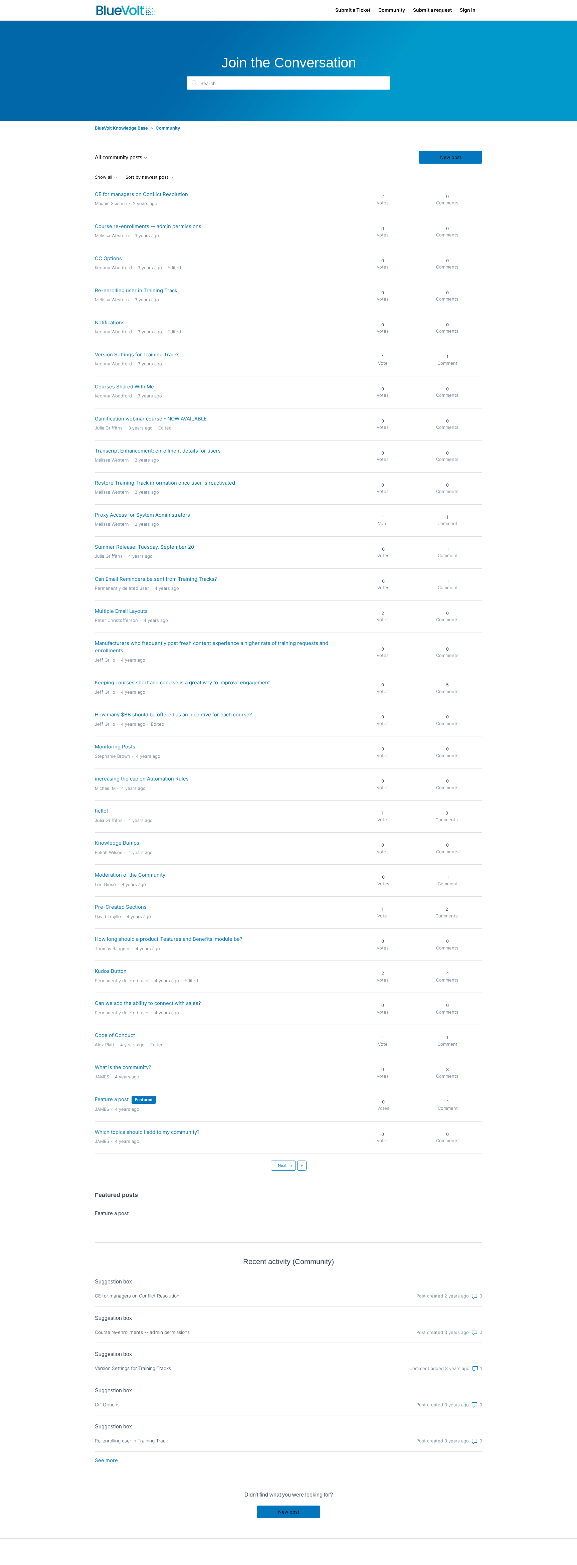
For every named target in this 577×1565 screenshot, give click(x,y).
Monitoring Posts (115, 746)
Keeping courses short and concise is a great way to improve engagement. (183, 682)
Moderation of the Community (130, 875)
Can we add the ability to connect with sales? (148, 1003)
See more (106, 1460)
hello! (101, 811)
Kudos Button (111, 971)
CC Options (108, 258)
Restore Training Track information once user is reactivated (165, 483)
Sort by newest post (148, 177)
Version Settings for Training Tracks (137, 354)
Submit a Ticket (352, 10)
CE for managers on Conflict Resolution (141, 194)
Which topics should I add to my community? (147, 1132)
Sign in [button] (467, 10)
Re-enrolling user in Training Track (136, 290)
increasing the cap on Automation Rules (142, 778)
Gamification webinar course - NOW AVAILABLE (151, 418)
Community (391, 10)
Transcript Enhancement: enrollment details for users (158, 451)
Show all (104, 177)
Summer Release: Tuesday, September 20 (144, 547)
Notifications (110, 322)
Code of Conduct (115, 1035)
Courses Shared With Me (124, 386)
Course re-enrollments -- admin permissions (148, 226)
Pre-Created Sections (121, 907)
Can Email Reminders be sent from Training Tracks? (156, 579)
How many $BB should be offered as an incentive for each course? (173, 714)
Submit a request (432, 10)
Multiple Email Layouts (121, 611)
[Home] (126, 10)
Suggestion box (113, 1281)
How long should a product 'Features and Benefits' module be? (168, 939)
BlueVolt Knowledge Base (121, 128)
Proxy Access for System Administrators (142, 515)
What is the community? (123, 1067)
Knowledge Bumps (117, 843)
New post (450, 157)
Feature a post (112, 1099)
